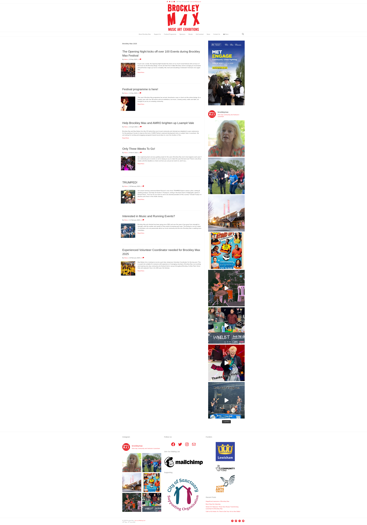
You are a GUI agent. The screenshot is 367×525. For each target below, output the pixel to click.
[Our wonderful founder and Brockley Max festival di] (226, 138)
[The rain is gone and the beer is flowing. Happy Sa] (226, 363)
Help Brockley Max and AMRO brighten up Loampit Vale (158, 123)
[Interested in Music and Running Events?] (128, 230)
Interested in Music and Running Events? (148, 216)
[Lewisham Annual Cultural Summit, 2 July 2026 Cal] (226, 213)
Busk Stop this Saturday (213, 504)
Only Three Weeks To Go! (138, 148)
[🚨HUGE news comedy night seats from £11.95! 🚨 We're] (226, 250)
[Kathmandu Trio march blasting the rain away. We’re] (226, 400)
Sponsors (182, 34)
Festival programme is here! (140, 89)
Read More (141, 72)
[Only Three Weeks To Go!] (128, 163)
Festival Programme (170, 34)
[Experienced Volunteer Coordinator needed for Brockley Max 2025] (128, 268)
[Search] (243, 34)
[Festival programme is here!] (128, 104)
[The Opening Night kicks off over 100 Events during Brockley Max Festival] (128, 70)
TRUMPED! (129, 182)
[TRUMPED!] (128, 197)
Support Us (157, 34)
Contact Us (216, 34)
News (208, 34)
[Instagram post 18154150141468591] (226, 325)
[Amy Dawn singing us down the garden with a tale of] (226, 288)
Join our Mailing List (195, 1)
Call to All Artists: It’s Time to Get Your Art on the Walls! (223, 511)
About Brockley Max (145, 34)
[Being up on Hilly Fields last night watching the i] (226, 176)
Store (226, 34)
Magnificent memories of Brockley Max (218, 501)
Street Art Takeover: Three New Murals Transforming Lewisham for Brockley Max (222, 508)
